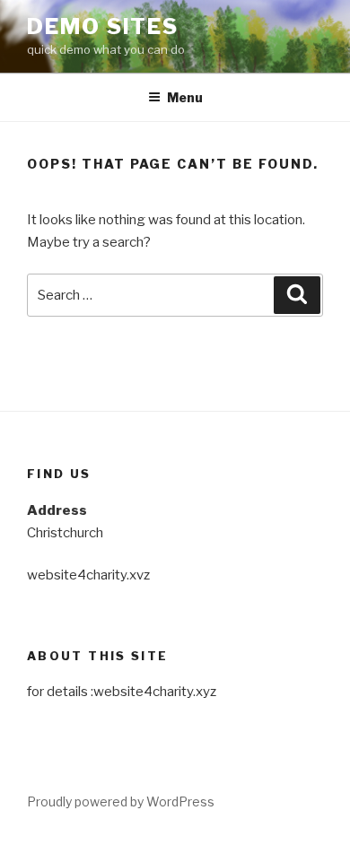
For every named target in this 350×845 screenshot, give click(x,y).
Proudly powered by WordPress (120, 801)
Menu (185, 97)
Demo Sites (103, 26)
